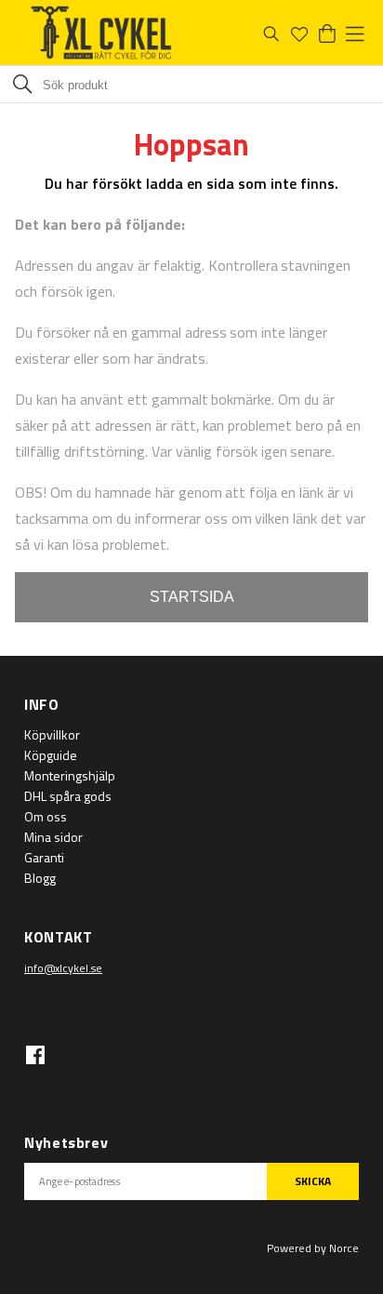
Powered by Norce (313, 1248)
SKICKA (313, 1181)
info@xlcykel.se (63, 968)
